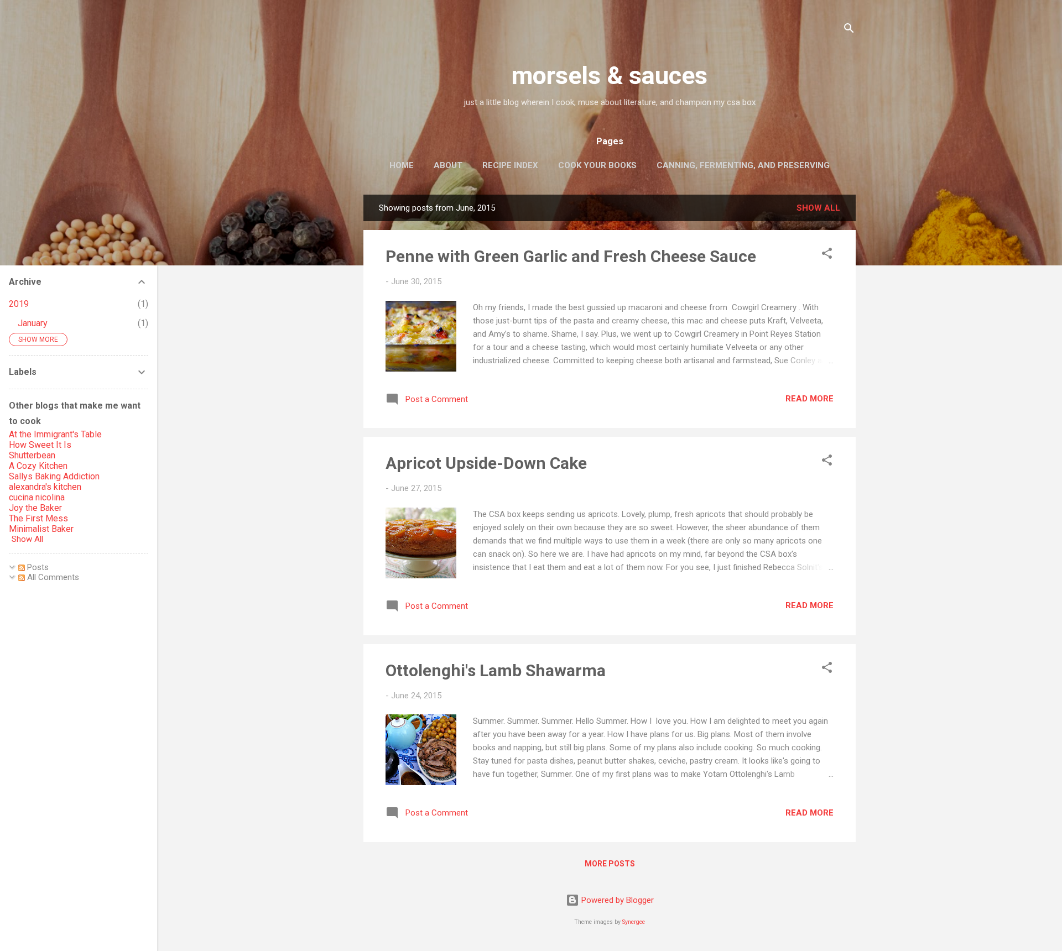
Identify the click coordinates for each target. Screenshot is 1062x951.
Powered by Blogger (616, 900)
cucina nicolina (37, 497)
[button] (827, 255)
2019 (19, 304)
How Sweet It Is (40, 445)
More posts (610, 863)
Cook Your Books (597, 165)
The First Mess (38, 518)
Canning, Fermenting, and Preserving (743, 165)
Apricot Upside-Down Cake (486, 463)
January (33, 323)
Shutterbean (32, 455)
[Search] (849, 30)
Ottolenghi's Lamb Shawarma (496, 670)
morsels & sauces (609, 75)
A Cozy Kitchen (38, 466)
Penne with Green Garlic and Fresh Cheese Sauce (571, 256)
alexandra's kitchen (45, 487)
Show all (818, 208)
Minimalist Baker (41, 529)
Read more (809, 399)
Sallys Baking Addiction (54, 476)
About (448, 165)
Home (401, 165)
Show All (27, 539)
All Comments (52, 577)
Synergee (633, 922)
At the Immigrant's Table (55, 434)
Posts (37, 567)
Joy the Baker (35, 508)
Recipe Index (510, 165)
